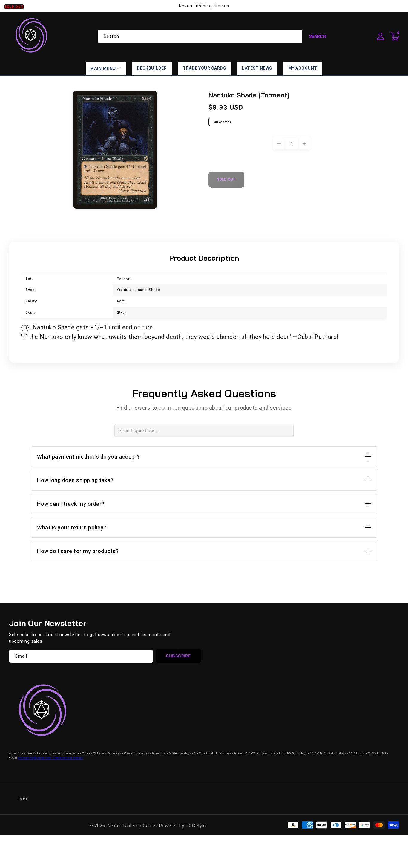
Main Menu (103, 68)
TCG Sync (196, 825)
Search (317, 36)
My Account (302, 68)
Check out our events (67, 758)
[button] (394, 36)
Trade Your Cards (204, 68)
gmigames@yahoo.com (35, 758)
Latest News (257, 68)
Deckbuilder (152, 68)
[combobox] (215, 36)
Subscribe (178, 656)
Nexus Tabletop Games (133, 825)
